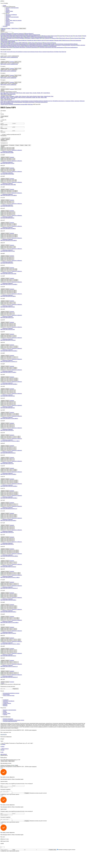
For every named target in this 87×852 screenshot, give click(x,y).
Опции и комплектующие (34, 34)
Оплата (7, 8)
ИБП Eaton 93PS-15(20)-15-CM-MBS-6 (9, 350)
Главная (2, 104)
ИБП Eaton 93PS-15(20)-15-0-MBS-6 (8, 474)
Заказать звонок (22, 28)
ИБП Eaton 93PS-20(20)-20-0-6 (7, 544)
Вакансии (8, 23)
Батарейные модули (15, 45)
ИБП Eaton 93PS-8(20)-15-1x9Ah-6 (8, 340)
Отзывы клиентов (9, 22)
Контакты (8, 25)
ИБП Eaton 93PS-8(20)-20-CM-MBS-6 (9, 240)
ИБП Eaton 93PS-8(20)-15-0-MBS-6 (8, 228)
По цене (17, 145)
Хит (29, 145)
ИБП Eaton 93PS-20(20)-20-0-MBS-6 (8, 611)
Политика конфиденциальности (10, 721)
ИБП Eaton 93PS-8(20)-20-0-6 (7, 262)
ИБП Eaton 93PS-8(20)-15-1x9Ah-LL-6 (9, 361)
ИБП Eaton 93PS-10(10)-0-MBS (7, 173)
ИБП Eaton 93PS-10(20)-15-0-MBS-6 (8, 372)
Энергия (49, 42)
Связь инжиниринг (39, 37)
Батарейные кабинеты (38, 100)
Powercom (67, 40)
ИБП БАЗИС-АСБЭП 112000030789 (8, 77)
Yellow (26, 42)
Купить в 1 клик (18, 61)
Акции (4, 5)
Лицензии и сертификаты (11, 14)
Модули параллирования (38, 46)
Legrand (55, 35)
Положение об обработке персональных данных (13, 720)
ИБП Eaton (30, 104)
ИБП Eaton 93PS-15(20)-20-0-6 (7, 532)
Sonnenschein (29, 97)
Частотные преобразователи (58, 47)
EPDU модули (4, 43)
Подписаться (15, 688)
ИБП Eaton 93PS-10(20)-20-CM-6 (8, 329)
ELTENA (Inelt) (22, 35)
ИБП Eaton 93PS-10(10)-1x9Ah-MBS (8, 273)
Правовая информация (8, 718)
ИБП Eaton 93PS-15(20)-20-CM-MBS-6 (9, 486)
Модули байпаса (21, 46)
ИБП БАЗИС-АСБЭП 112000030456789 (9, 57)
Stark (49, 35)
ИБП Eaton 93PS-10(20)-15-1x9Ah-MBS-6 (9, 622)
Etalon (80, 38)
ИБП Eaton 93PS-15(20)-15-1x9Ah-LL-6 (9, 666)
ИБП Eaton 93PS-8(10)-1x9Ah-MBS (8, 184)
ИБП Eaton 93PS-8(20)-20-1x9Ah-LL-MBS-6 (10, 577)
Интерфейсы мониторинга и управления (39, 45)
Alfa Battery (3, 38)
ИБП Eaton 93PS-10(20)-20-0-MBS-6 (8, 520)
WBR (20, 42)
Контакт (40, 42)
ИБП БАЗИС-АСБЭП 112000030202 (8, 70)
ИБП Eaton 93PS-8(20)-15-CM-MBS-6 (9, 195)
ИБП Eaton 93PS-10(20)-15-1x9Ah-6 (8, 566)
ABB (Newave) (37, 35)
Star (1, 42)
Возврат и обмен (9, 11)
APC (2, 37)
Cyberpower (47, 38)
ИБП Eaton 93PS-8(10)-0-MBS (7, 152)
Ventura (12, 42)
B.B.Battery (22, 38)
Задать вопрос (11, 761)
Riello (14, 35)
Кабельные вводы (5, 46)
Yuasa (33, 42)
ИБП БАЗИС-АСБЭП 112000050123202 (9, 64)
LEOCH (43, 40)
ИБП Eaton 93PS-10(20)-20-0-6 (7, 430)
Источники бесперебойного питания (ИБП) (18, 104)
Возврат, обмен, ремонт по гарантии (13, 20)
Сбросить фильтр (4, 116)
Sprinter (9, 41)
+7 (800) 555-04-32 (14, 28)
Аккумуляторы (6, 694)
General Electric (9, 37)
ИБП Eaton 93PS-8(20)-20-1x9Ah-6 (8, 452)
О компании (5, 699)
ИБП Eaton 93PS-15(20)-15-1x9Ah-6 (8, 633)
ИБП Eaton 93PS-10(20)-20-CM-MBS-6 (9, 384)
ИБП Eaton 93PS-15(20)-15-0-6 (7, 463)
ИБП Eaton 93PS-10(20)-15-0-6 (7, 317)
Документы (8, 15)
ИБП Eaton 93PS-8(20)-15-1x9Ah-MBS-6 (9, 418)
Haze (17, 40)
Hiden (22, 37)
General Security (4, 40)
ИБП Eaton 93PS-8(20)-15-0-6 (7, 206)
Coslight (32, 38)
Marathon (52, 40)
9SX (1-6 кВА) (4, 51)
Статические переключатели (31, 47)
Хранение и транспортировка (12, 7)
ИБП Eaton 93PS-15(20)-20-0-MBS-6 (8, 599)
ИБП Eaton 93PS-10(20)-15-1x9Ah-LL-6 (9, 588)
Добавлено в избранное (16, 150)
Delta (8, 35)
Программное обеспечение (6, 47)
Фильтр (2, 146)
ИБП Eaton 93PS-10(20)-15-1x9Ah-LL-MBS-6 (10, 643)
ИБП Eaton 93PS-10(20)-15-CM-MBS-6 (9, 284)
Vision (63, 35)
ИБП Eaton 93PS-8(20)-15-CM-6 (7, 163)
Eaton (2, 35)
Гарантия (8, 12)
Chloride (80, 35)
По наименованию (4, 145)
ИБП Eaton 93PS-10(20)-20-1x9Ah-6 (8, 655)
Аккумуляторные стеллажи (49, 43)
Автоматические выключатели (21, 43)
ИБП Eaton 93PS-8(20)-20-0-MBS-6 (8, 296)
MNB (60, 40)
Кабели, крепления (71, 45)
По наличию (11, 145)
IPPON (28, 37)
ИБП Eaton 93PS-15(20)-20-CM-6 (8, 395)
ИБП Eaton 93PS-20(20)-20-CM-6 (8, 407)
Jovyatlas (71, 35)
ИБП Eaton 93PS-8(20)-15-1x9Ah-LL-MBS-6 (10, 441)
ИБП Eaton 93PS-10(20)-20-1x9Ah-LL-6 (9, 677)
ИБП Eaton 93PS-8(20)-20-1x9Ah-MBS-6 (9, 556)
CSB (40, 38)
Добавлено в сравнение (7, 151)
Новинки (22, 145)
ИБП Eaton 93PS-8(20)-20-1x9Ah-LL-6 (9, 508)
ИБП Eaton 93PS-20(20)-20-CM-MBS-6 (9, 497)
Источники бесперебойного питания (9, 34)
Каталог (2, 30)
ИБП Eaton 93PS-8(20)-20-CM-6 (7, 217)
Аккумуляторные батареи (22, 34)
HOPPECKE (24, 40)
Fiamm (2, 39)
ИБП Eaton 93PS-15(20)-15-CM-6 (8, 306)
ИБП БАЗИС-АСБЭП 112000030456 (8, 84)
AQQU (13, 38)
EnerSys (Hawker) (66, 38)
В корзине (12, 61)
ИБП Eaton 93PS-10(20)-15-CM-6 (8, 251)
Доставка (8, 10)
